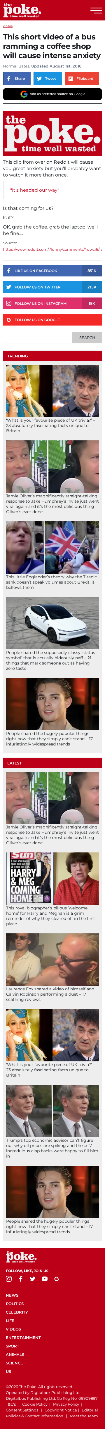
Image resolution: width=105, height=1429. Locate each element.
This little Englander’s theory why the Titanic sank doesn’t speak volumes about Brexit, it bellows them (51, 582)
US (8, 1371)
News (12, 1295)
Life (10, 1320)
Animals (15, 1354)
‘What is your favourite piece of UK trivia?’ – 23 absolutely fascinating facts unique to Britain (50, 425)
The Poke (36, 10)
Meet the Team (84, 1416)
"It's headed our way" (34, 190)
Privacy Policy (66, 1404)
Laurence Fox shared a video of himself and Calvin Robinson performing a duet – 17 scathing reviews (50, 994)
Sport (12, 1346)
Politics (15, 1303)
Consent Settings (22, 1410)
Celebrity (17, 1312)
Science (14, 1363)
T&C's (11, 1404)
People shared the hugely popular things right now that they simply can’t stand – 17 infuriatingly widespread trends (49, 739)
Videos (8, 26)
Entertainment (23, 1337)
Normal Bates (16, 66)
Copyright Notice (61, 1410)
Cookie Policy (35, 1404)
